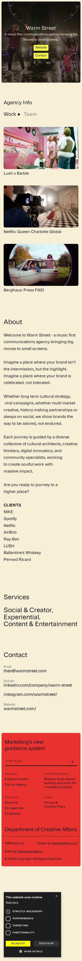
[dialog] (32, 924)
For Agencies (14, 808)
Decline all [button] (46, 943)
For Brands (12, 813)
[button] (32, 951)
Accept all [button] (18, 943)
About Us (11, 802)
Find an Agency (16, 784)
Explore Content (16, 779)
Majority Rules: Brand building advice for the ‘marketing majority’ (60, 783)
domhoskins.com (64, 843)
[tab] (13, 115)
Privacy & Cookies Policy (55, 804)
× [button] (56, 896)
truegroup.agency (30, 851)
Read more (12, 902)
